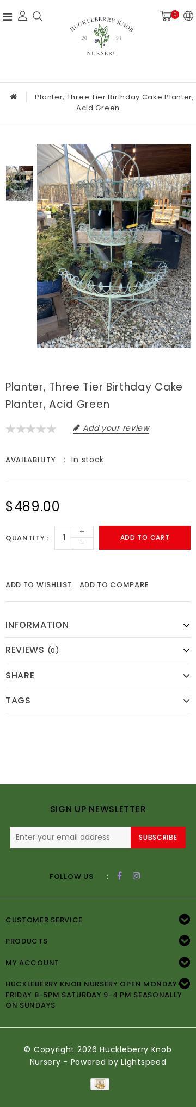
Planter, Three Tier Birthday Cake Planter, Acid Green (114, 102)
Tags (18, 700)
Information (37, 625)
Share (20, 675)
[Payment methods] (98, 1083)
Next (19, 214)
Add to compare (114, 585)
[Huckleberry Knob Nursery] (101, 39)
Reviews (32, 650)
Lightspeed (143, 1061)
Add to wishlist (38, 585)
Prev (19, 152)
